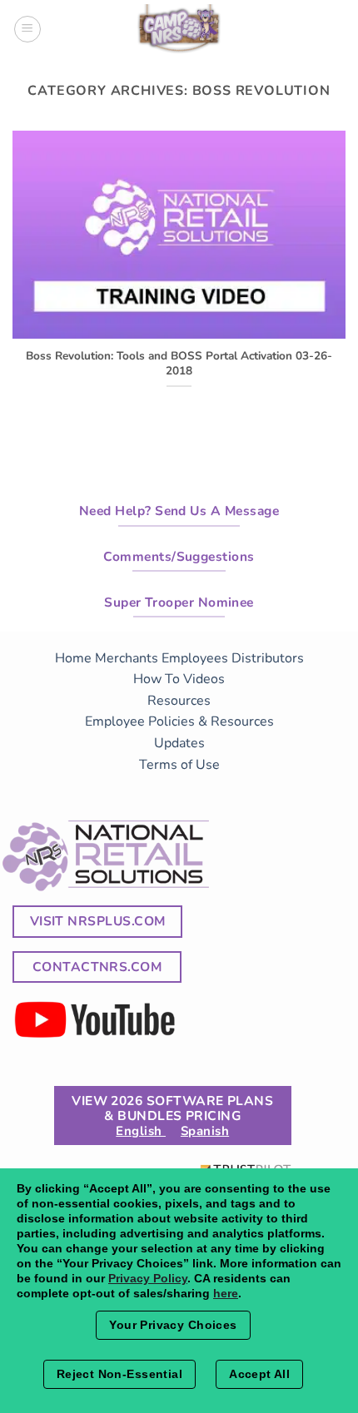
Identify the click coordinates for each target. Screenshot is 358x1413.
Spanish (205, 1131)
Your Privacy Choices (172, 1324)
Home (73, 658)
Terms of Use (179, 765)
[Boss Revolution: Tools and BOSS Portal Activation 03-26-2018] (179, 328)
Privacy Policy (147, 1278)
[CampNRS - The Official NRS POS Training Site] (179, 31)
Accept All (259, 1374)
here (225, 1293)
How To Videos (179, 679)
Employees (195, 658)
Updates (179, 743)
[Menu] (27, 29)
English (141, 1131)
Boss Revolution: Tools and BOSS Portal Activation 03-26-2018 (179, 363)
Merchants (126, 658)
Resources (179, 701)
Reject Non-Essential (119, 1374)
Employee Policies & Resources (179, 721)
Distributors (267, 658)
